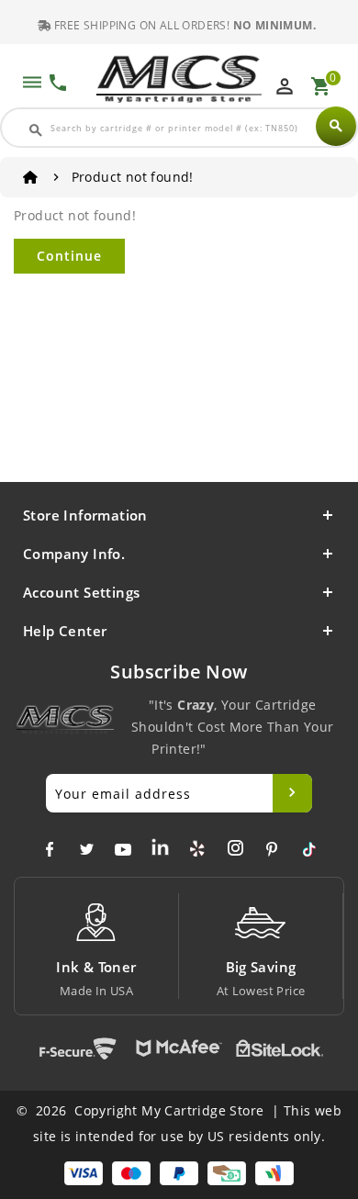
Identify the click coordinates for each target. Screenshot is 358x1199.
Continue (69, 255)
